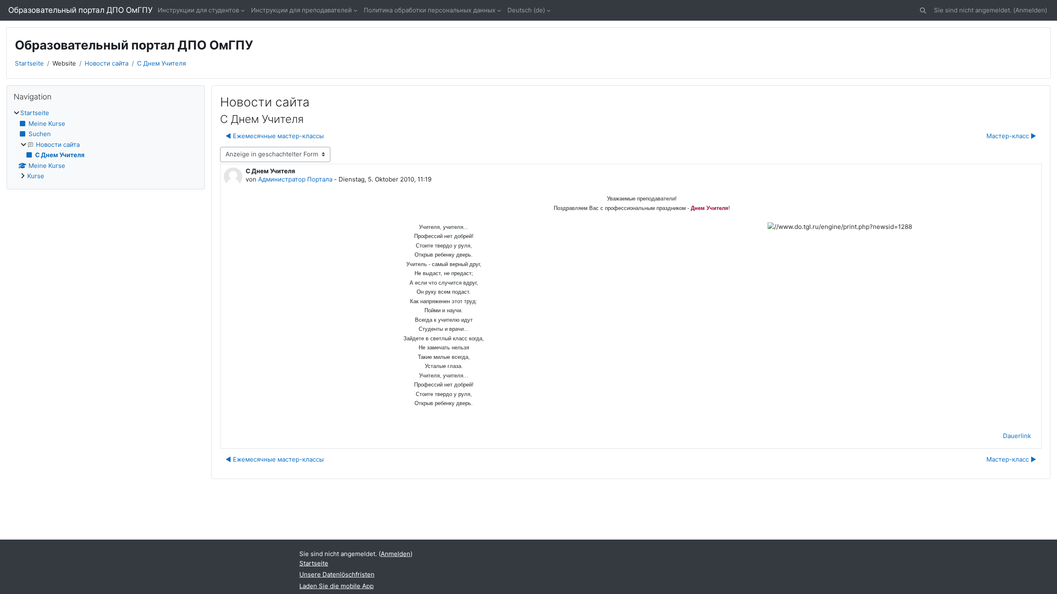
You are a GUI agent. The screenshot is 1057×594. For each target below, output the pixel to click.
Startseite (29, 63)
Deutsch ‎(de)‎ (526, 10)
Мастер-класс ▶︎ (1011, 136)
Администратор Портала (295, 179)
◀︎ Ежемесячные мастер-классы (274, 136)
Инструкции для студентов (198, 10)
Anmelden (1030, 10)
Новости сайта (106, 63)
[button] (923, 10)
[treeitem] (106, 144)
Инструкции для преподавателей (301, 10)
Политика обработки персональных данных (429, 10)
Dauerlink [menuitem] (1017, 436)
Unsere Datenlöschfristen (336, 574)
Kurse (35, 176)
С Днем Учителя (161, 63)
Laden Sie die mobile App (336, 586)
